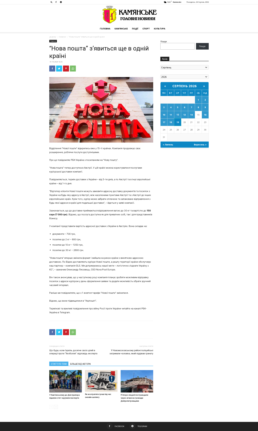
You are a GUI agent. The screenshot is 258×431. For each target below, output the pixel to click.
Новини (62, 37)
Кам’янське (121, 28)
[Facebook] (56, 2)
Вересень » (200, 144)
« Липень (168, 144)
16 (205, 114)
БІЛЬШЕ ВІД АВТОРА (80, 364)
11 (171, 114)
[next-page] (56, 407)
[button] (51, 2)
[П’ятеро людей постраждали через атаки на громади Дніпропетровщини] (137, 381)
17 (164, 122)
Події (135, 28)
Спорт (146, 28)
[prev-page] (51, 407)
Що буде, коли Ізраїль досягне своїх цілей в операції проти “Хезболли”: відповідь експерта (73, 352)
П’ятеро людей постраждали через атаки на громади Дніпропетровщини (134, 398)
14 (191, 114)
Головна (105, 28)
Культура (159, 28)
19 (177, 122)
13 (184, 114)
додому (52, 37)
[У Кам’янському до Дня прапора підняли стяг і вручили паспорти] (65, 381)
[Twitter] (59, 69)
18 (170, 122)
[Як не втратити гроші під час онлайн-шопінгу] (101, 381)
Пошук (163, 41)
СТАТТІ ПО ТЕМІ (59, 364)
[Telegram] (61, 2)
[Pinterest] (66, 69)
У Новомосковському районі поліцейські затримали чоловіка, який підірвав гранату (131, 352)
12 (177, 114)
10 (164, 114)
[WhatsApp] (73, 69)
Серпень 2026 (184, 86)
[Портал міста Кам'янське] (129, 14)
